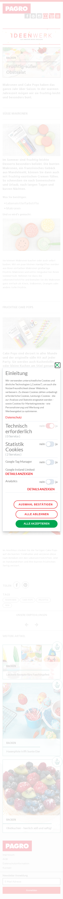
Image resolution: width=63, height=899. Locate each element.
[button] (20, 474)
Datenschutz (13, 417)
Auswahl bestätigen (36, 504)
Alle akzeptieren (37, 523)
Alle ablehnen (36, 514)
